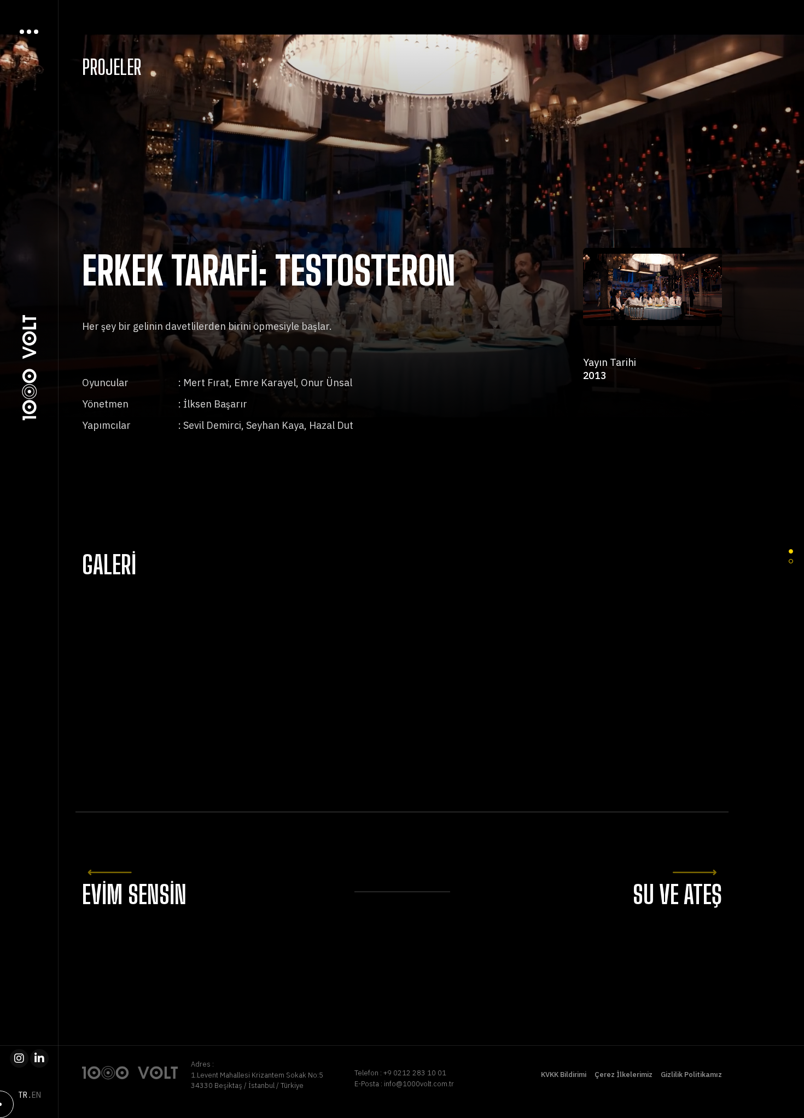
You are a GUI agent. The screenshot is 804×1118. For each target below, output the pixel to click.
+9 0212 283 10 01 (414, 1073)
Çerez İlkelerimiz (623, 1074)
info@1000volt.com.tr (419, 1083)
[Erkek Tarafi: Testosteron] (184, 669)
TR (22, 1095)
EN (36, 1095)
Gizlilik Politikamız (691, 1074)
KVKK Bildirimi (563, 1074)
